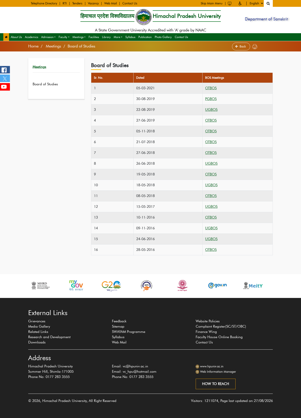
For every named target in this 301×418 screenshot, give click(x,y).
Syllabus (130, 37)
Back (243, 46)
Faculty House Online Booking (219, 337)
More (117, 37)
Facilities (94, 37)
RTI (65, 3)
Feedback (119, 321)
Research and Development (49, 337)
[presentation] (25, 300)
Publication (145, 37)
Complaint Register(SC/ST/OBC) (221, 326)
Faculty (63, 37)
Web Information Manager (218, 372)
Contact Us (129, 3)
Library (106, 37)
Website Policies (208, 321)
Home (33, 46)
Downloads (37, 342)
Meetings (78, 37)
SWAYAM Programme (128, 332)
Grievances (36, 321)
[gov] (217, 285)
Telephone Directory (44, 3)
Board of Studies (45, 84)
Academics (31, 37)
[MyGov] (76, 285)
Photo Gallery (163, 37)
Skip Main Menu (212, 3)
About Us (16, 37)
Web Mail (110, 3)
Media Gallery (39, 326)
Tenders (77, 3)
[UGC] (182, 285)
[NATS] (146, 285)
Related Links (38, 332)
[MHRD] (40, 285)
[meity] (253, 285)
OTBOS (211, 88)
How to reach (215, 384)
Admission (47, 37)
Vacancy (93, 3)
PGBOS (211, 99)
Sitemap (118, 326)
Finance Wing (206, 332)
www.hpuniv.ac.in (211, 366)
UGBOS (211, 110)
